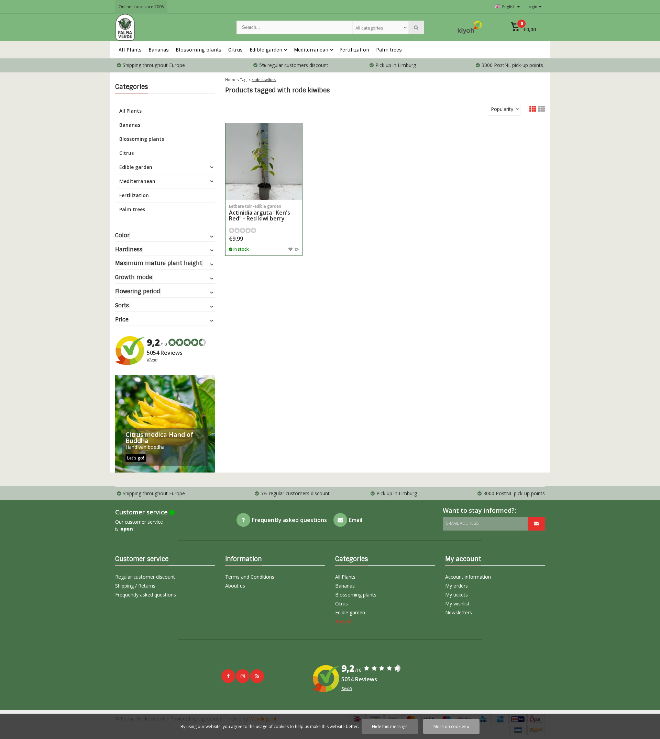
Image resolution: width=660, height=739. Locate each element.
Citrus (235, 50)
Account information (468, 576)
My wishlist (457, 603)
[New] (257, 676)
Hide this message (390, 726)
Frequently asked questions (145, 594)
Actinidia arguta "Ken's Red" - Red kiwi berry (259, 212)
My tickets (456, 594)
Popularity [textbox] (502, 109)
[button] (523, 27)
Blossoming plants (198, 50)
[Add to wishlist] (290, 249)
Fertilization (354, 50)
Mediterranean (311, 50)
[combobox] (380, 27)
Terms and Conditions (249, 576)
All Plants (130, 50)
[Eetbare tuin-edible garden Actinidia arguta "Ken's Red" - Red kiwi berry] (264, 161)
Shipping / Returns (135, 585)
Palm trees (389, 50)
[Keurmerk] (470, 27)
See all (342, 621)
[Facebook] (228, 676)
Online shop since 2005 (141, 7)
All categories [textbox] (369, 28)
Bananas (158, 50)
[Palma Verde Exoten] (169, 27)
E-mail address (462, 523)
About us (235, 585)
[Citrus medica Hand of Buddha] (165, 424)
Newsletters (458, 612)
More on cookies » (451, 726)
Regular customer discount (145, 576)
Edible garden (266, 50)
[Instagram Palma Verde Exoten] (243, 676)
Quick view (264, 190)
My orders (456, 585)
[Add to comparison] (296, 249)
